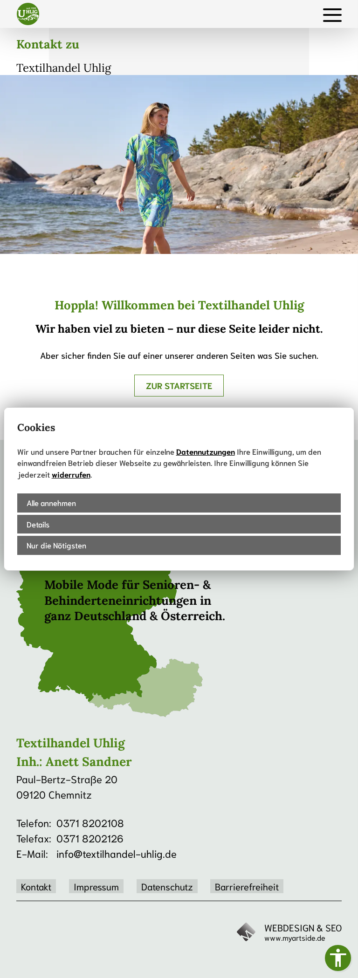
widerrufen (71, 474)
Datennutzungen (205, 451)
